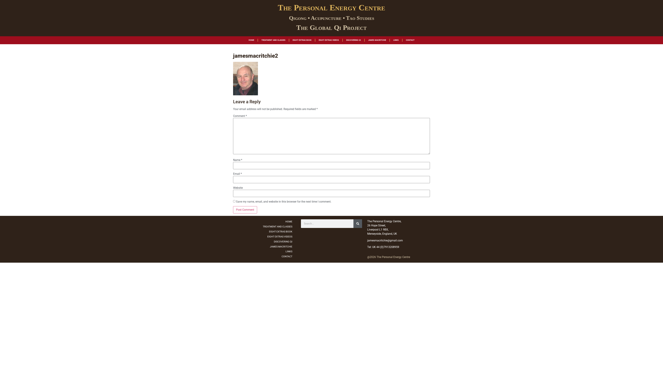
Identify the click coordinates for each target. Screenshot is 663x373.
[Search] (357, 223)
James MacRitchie (377, 40)
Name (237, 160)
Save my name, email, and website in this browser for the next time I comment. (283, 201)
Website (238, 187)
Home (251, 40)
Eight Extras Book (302, 40)
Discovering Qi (353, 40)
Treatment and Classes (273, 40)
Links (396, 40)
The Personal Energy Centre (331, 7)
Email (237, 174)
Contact (410, 40)
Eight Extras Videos (329, 40)
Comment (240, 116)
